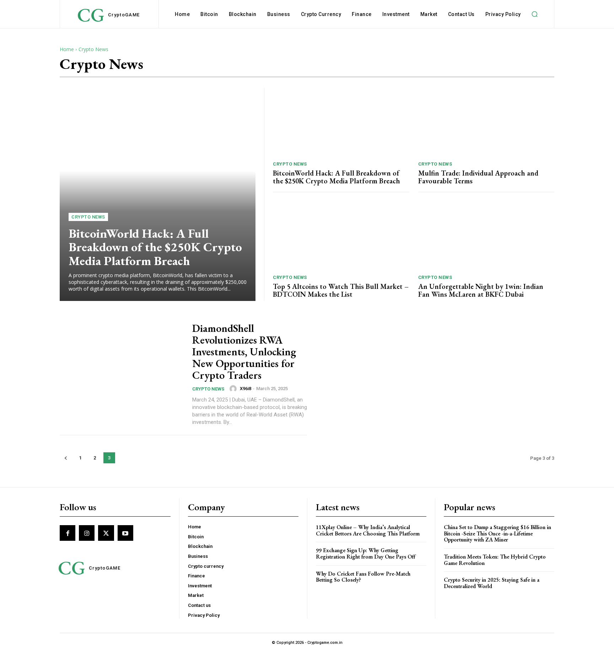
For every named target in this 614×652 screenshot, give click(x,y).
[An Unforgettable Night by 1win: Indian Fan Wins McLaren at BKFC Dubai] (486, 235)
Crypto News (88, 217)
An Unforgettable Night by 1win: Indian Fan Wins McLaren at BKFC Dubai (480, 290)
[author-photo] (234, 388)
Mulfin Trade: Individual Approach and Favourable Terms (478, 176)
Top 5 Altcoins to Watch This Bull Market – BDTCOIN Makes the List (341, 290)
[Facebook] (67, 533)
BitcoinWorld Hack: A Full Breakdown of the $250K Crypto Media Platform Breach (155, 247)
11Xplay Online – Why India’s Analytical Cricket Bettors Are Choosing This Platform (368, 530)
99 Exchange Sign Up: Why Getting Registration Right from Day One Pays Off (365, 553)
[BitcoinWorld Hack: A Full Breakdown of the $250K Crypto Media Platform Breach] (157, 194)
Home (67, 49)
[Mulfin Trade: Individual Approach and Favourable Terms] (486, 122)
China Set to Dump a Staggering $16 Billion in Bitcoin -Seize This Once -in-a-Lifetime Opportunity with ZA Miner (497, 533)
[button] (535, 14)
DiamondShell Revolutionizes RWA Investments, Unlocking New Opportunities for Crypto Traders (244, 351)
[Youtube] (125, 533)
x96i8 (245, 388)
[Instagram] (87, 533)
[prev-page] (65, 457)
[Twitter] (106, 533)
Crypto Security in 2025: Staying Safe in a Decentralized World (491, 583)
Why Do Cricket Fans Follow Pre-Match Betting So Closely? (363, 577)
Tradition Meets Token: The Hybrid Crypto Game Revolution (495, 560)
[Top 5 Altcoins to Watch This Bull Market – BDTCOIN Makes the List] (341, 235)
